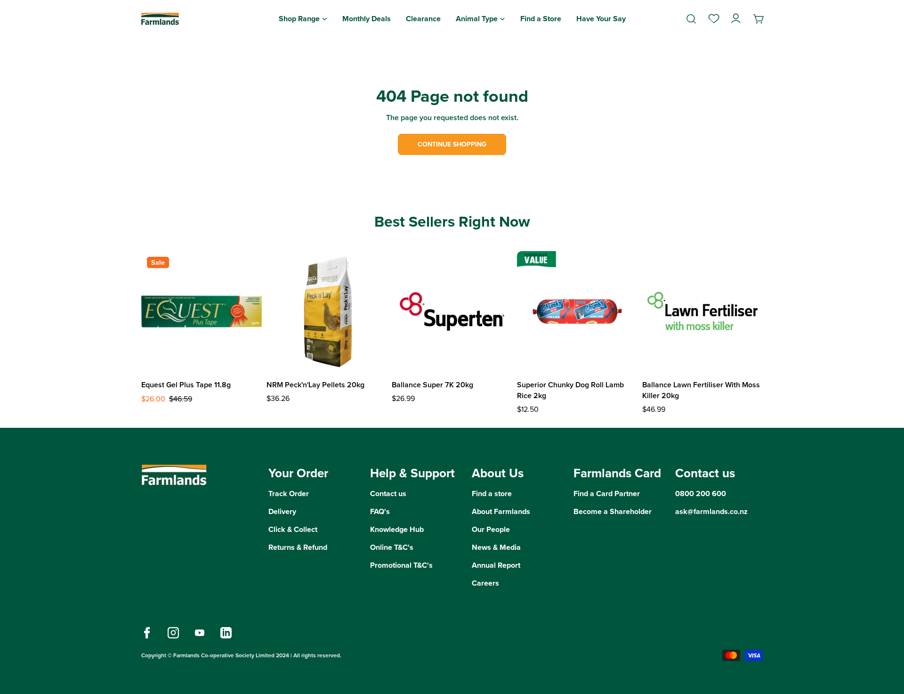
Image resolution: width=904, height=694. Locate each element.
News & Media (496, 547)
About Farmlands (501, 511)
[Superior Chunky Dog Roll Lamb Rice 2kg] (577, 311)
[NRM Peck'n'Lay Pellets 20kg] (326, 311)
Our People (491, 529)
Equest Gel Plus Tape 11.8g (186, 384)
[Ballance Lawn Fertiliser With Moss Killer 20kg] (702, 311)
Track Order (288, 493)
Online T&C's (391, 547)
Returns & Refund (297, 547)
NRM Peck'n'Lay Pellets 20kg (315, 384)
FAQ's (380, 511)
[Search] (691, 18)
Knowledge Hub (397, 529)
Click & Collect (292, 529)
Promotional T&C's (401, 565)
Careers (485, 583)
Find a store (492, 493)
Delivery (282, 511)
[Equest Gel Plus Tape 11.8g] (201, 311)
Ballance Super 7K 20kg (432, 384)
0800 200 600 (700, 493)
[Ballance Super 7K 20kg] (452, 311)
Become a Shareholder (612, 511)
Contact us (388, 493)
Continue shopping (452, 144)
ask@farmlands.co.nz (711, 511)
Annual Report (496, 565)
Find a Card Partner (606, 493)
